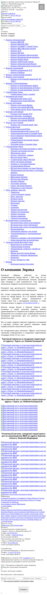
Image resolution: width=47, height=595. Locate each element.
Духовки (14, 205)
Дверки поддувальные (20, 212)
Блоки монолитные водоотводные (25, 240)
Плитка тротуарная (14, 103)
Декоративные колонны (20, 247)
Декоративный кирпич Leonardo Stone (26, 133)
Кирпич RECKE (17, 53)
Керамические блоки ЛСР (21, 99)
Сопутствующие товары (20, 194)
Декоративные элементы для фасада (25, 249)
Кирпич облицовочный (15, 40)
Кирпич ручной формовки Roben (24, 86)
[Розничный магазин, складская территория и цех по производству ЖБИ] (23, 444)
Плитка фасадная (13, 127)
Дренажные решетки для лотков (24, 231)
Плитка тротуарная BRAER (22, 107)
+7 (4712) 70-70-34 (14, 552)
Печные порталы (18, 201)
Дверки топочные (18, 214)
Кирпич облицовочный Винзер (24, 64)
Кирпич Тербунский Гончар (22, 62)
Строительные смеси (14, 146)
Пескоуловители (17, 229)
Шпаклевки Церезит (19, 177)
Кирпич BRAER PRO (20, 44)
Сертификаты (21, 498)
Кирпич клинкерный (14, 68)
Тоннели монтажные (19, 218)
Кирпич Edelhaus (18, 72)
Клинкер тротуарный (14, 112)
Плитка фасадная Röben (20, 129)
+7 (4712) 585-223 (15, 15)
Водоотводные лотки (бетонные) (24, 225)
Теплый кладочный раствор (22, 151)
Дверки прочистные (19, 210)
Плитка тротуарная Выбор (21, 105)
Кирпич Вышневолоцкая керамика (25, 57)
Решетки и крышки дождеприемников (26, 238)
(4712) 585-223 (13, 543)
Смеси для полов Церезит (21, 186)
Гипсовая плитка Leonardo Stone (24, 144)
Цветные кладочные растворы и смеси (26, 149)
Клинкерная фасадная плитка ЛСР (25, 131)
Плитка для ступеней (14, 123)
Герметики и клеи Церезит (22, 188)
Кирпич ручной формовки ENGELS (25, 88)
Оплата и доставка (34, 500)
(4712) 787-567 (12, 533)
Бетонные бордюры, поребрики (19, 116)
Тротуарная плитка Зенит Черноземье (26, 109)
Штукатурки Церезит (19, 179)
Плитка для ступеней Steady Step (24, 125)
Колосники (15, 203)
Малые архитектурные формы (23, 253)
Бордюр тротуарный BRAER (22, 118)
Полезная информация (8, 500)
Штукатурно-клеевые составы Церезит (27, 168)
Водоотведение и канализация (18, 220)
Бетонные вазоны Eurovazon (22, 264)
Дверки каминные (18, 216)
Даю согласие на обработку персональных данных (19, 581)
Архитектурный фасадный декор (19, 242)
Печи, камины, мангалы (16, 190)
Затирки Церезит (18, 181)
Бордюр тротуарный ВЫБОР (22, 120)
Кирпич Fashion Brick (19, 59)
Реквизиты (12, 498)
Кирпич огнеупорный (15, 77)
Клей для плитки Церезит (21, 162)
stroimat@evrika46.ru (8, 13)
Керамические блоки (14, 96)
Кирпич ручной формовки (17, 83)
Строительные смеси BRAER (23, 160)
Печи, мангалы (17, 197)
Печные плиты (17, 199)
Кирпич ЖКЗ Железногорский (23, 49)
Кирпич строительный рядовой (19, 75)
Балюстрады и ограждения (22, 244)
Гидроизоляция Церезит (20, 166)
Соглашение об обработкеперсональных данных (10, 503)
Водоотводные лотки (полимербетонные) (28, 227)
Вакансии (35, 498)
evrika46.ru (27, 558)
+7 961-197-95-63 (17, 535)
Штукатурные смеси (19, 157)
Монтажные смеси (18, 153)
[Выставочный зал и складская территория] (19, 406)
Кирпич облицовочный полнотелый (26, 66)
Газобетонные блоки (14, 92)
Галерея (41, 498)
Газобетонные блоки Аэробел (23, 94)
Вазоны (9, 262)
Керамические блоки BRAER (23, 101)
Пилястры (15, 257)
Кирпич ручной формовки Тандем (25, 90)
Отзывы (29, 498)
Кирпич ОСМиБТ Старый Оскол (24, 46)
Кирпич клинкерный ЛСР (21, 70)
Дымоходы (15, 192)
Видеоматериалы (22, 500)
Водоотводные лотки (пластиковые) (25, 223)
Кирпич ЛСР (16, 51)
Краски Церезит (17, 175)
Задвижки (15, 207)
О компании (5, 498)
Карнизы (14, 251)
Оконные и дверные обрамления (24, 255)
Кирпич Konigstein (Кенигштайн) (24, 55)
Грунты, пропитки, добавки (22, 155)
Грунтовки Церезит (19, 183)
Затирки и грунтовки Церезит (23, 164)
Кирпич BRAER (17, 42)
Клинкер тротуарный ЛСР (21, 114)
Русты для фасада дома (20, 260)
